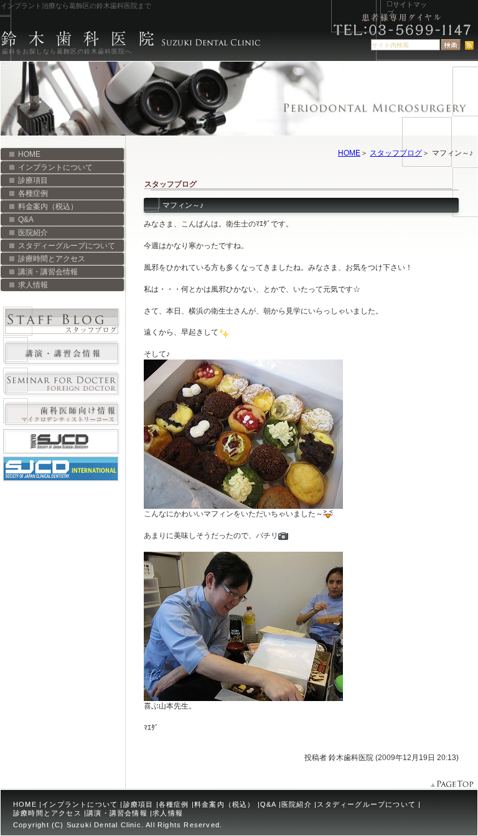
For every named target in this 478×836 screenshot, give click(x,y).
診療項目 (33, 180)
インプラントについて (55, 167)
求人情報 (33, 285)
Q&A (26, 219)
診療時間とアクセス (51, 258)
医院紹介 (33, 232)
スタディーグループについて (66, 245)
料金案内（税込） (48, 206)
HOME (349, 153)
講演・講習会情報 (48, 271)
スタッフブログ (396, 153)
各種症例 (33, 193)
